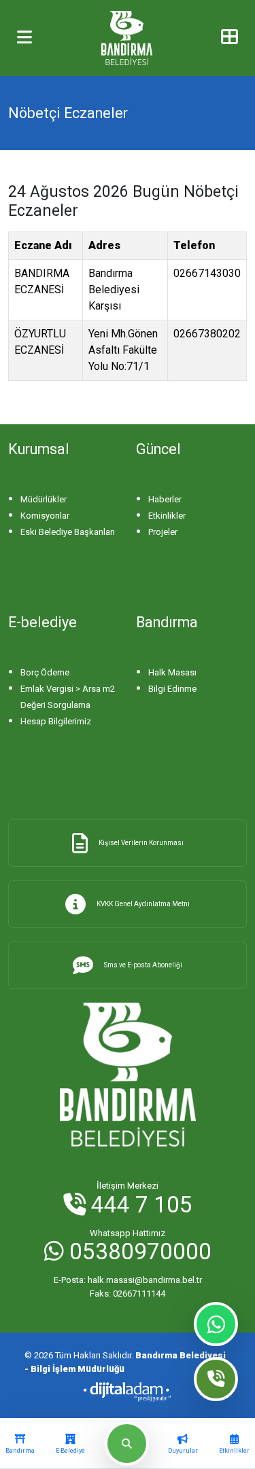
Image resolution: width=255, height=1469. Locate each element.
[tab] (20, 1444)
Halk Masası (172, 672)
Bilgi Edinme (172, 689)
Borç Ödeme (44, 672)
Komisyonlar (44, 515)
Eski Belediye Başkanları (67, 532)
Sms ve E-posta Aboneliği (143, 965)
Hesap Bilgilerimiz (55, 721)
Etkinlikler (167, 515)
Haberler (165, 499)
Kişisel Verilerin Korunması (141, 843)
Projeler (162, 532)
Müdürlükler (43, 499)
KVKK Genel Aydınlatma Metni (143, 904)
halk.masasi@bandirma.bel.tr (128, 1280)
